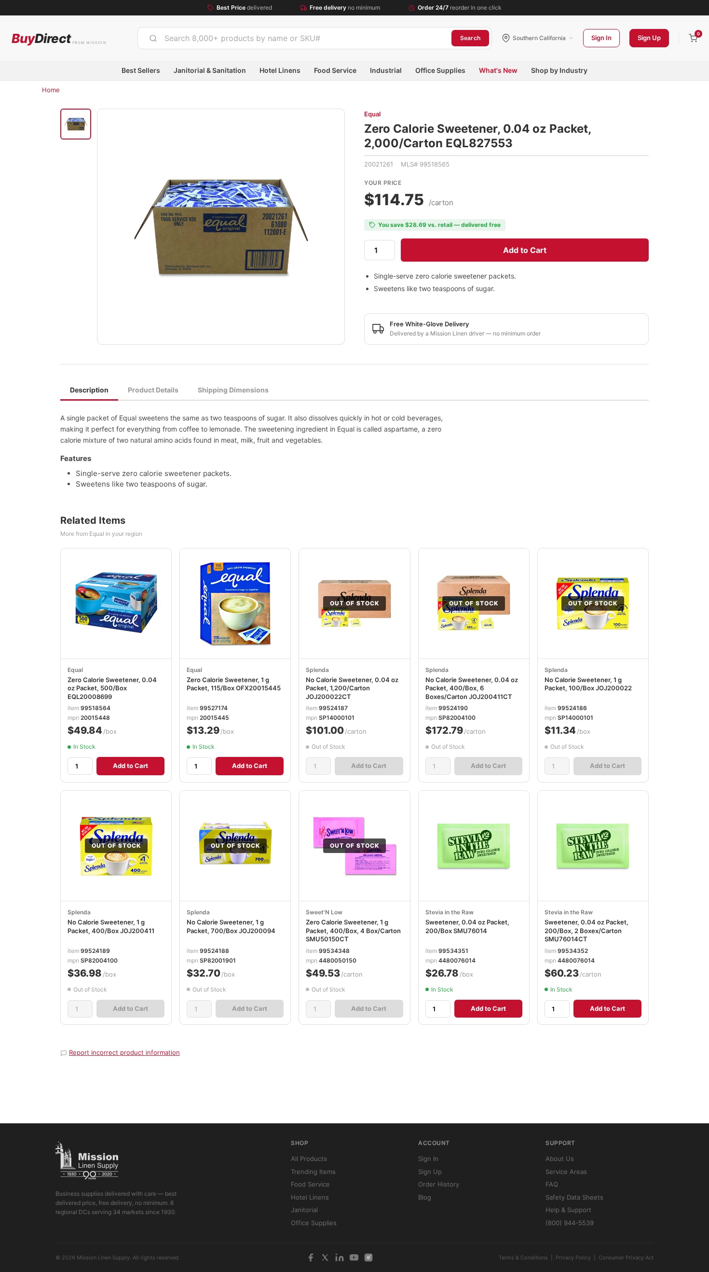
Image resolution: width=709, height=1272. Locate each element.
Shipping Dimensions (233, 390)
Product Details (153, 390)
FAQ (551, 1184)
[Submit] (153, 38)
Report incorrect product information (124, 1052)
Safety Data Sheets (574, 1197)
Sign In (601, 38)
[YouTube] (354, 1257)
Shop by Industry (559, 70)
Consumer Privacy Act (626, 1257)
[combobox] (294, 38)
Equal (372, 114)
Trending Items (313, 1171)
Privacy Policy (573, 1257)
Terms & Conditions (523, 1257)
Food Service (335, 70)
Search (470, 38)
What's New (498, 70)
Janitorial (304, 1210)
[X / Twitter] (325, 1257)
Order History (438, 1184)
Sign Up (649, 38)
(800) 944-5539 (569, 1223)
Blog (424, 1197)
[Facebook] (310, 1257)
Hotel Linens (279, 70)
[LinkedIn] (339, 1257)
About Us (559, 1158)
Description (89, 390)
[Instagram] (368, 1257)
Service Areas (566, 1171)
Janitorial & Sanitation (210, 70)
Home (51, 90)
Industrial (386, 70)
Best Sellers (141, 70)
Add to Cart (524, 250)
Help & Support (568, 1210)
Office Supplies (440, 70)
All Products (309, 1158)
